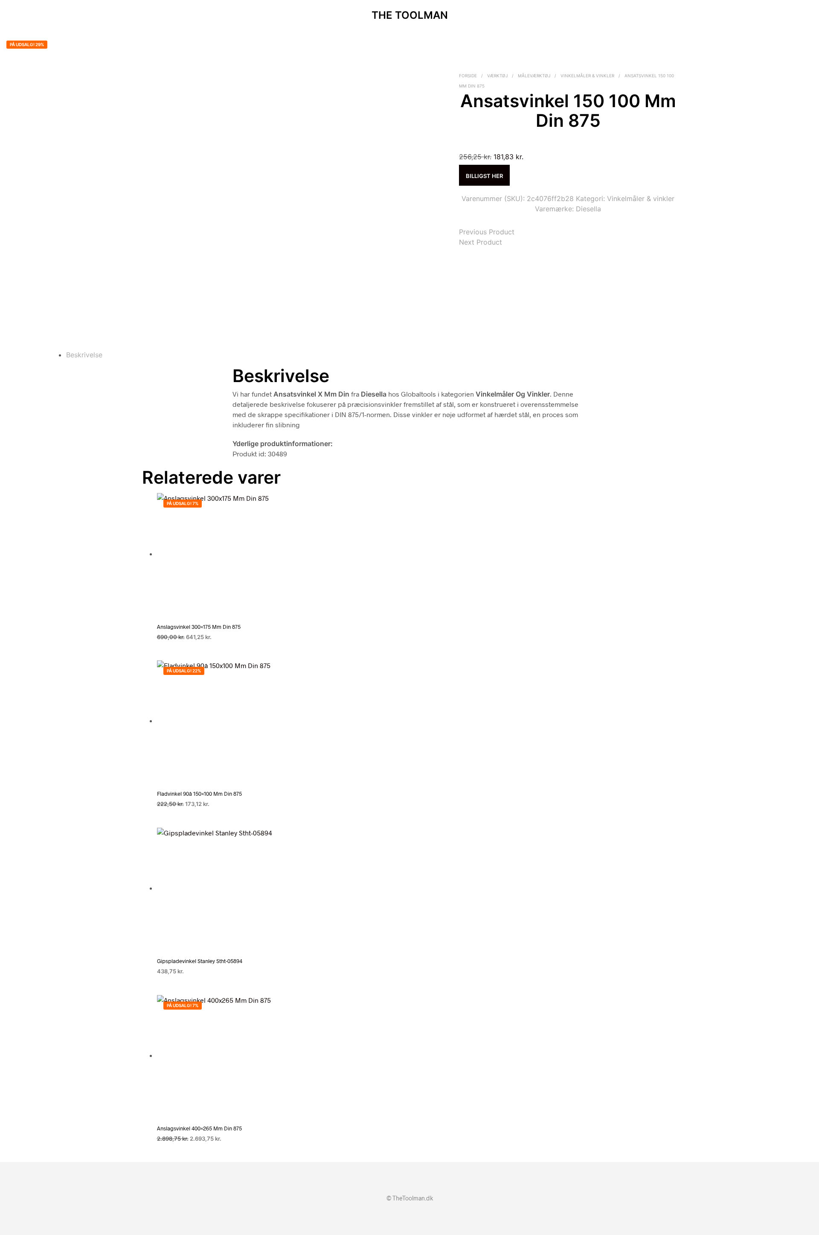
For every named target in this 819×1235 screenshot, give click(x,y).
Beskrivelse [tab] (84, 354)
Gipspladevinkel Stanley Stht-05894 (199, 961)
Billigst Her (484, 175)
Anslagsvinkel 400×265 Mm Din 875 (199, 1128)
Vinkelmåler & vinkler (587, 75)
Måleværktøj (534, 75)
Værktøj (497, 75)
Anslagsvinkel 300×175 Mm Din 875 (199, 626)
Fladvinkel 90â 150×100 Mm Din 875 (199, 793)
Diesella (588, 208)
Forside (468, 75)
